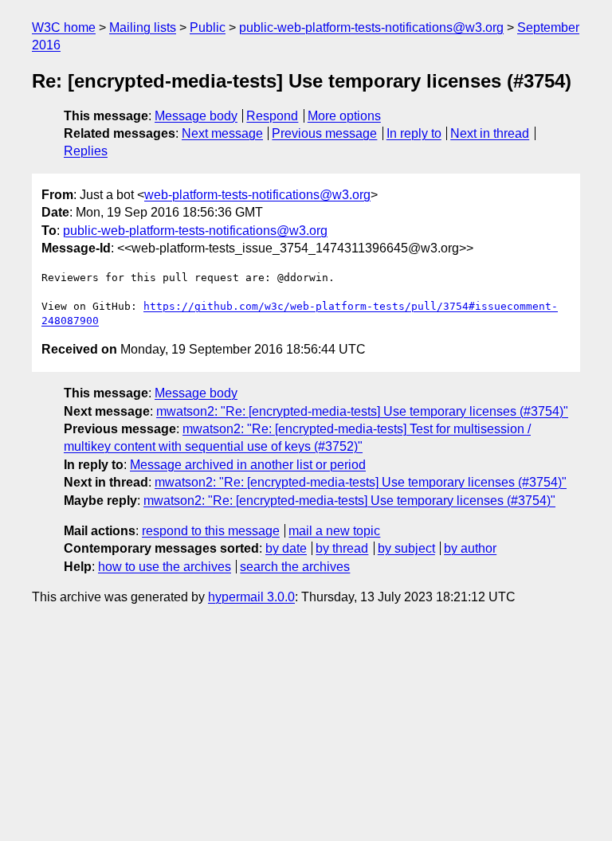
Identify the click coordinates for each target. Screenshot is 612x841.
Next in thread (489, 133)
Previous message (324, 133)
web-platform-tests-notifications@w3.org (257, 194)
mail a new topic (334, 531)
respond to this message (211, 531)
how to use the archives (164, 566)
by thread (342, 548)
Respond (272, 116)
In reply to (413, 133)
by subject (406, 548)
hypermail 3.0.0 (251, 597)
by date (286, 548)
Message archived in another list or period (248, 464)
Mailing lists (142, 27)
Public (208, 27)
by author (470, 548)
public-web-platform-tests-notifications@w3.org (371, 27)
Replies (86, 151)
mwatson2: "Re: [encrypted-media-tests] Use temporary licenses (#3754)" (362, 411)
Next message (222, 133)
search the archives (295, 566)
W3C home (64, 27)
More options (344, 116)
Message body (196, 116)
